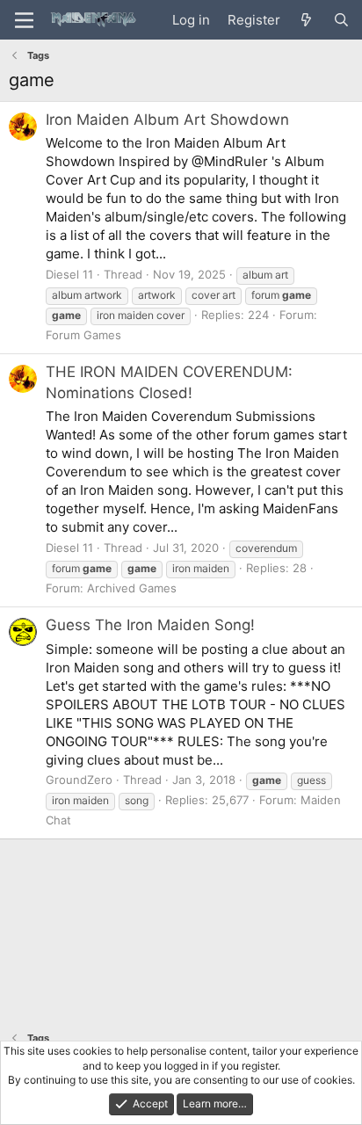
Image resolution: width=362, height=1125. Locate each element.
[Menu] (24, 20)
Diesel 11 (69, 274)
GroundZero (79, 780)
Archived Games (132, 588)
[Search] (341, 20)
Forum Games (83, 335)
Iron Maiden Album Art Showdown (167, 119)
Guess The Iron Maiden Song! (150, 625)
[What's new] (306, 20)
